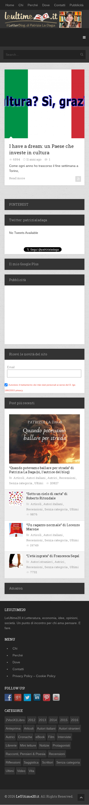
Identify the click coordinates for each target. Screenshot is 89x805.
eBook (40, 737)
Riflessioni (13, 762)
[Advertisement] (33, 314)
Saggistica (31, 762)
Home (9, 5)
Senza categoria (21, 483)
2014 (53, 720)
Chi (20, 5)
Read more (17, 178)
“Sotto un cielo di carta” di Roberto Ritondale (47, 496)
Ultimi (39, 483)
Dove (46, 5)
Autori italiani (36, 478)
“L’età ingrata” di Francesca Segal (52, 556)
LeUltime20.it (27, 796)
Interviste (64, 737)
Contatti (59, 5)
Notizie (44, 745)
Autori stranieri (42, 562)
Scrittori (47, 762)
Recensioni (67, 478)
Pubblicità (77, 5)
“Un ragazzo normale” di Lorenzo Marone (53, 527)
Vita (31, 771)
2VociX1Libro (15, 720)
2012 (31, 720)
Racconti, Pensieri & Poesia (25, 754)
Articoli (19, 478)
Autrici (52, 478)
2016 (74, 720)
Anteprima (13, 728)
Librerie (11, 745)
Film (51, 737)
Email (11, 367)
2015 (64, 720)
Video (21, 771)
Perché (33, 5)
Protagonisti (61, 745)
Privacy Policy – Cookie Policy (34, 676)
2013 (42, 720)
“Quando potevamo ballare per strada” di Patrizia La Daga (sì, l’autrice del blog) (41, 470)
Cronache (25, 737)
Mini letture (28, 745)
